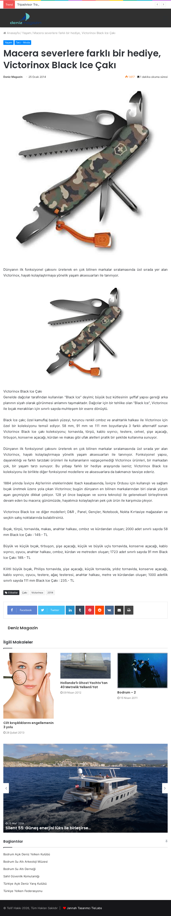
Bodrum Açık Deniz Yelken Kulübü (26, 854)
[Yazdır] (128, 610)
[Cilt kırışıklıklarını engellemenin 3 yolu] (28, 686)
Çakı (24, 592)
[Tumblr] (79, 610)
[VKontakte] (109, 610)
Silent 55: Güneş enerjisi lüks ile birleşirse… (48, 828)
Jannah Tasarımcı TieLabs (84, 908)
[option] (85, 788)
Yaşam (26, 33)
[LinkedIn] (70, 610)
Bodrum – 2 (126, 692)
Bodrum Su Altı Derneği (19, 869)
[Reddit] (99, 610)
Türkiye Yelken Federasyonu (23, 891)
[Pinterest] (89, 610)
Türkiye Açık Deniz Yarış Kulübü (25, 883)
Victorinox (37, 592)
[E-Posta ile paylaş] (119, 610)
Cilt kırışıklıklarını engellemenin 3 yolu (28, 725)
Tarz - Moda (23, 42)
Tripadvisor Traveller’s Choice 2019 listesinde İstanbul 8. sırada (60, 4)
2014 (50, 592)
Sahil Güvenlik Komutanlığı (21, 876)
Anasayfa (13, 33)
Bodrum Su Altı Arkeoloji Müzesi (25, 861)
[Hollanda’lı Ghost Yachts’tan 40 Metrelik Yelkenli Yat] (85, 666)
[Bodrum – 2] (142, 670)
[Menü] (165, 18)
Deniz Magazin (12, 76)
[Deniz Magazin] (24, 18)
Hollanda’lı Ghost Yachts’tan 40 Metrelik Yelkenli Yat (84, 685)
